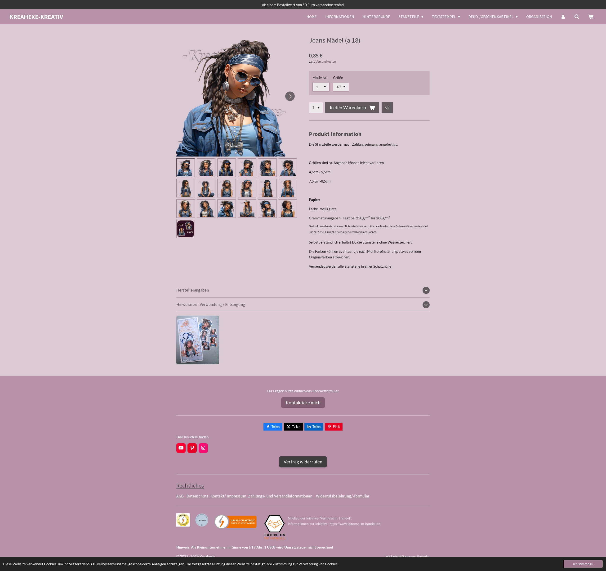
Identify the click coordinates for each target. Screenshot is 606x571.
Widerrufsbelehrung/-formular (341, 496)
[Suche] (577, 17)
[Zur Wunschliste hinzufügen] (387, 107)
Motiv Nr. (319, 77)
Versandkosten (326, 61)
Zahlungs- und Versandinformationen (280, 496)
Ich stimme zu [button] (583, 564)
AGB (181, 496)
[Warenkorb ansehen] (591, 17)
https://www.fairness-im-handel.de (355, 524)
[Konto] (563, 17)
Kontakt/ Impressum (228, 496)
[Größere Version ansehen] (197, 340)
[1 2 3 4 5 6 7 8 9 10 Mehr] (316, 107)
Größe (338, 77)
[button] (185, 167)
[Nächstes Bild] (290, 96)
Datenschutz (198, 496)
